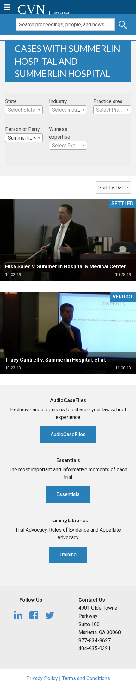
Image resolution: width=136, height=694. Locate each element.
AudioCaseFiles (68, 434)
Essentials (68, 494)
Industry (58, 101)
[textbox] (23, 110)
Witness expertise (59, 133)
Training (68, 555)
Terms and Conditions (86, 678)
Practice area (107, 101)
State (11, 101)
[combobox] (24, 109)
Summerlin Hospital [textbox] (25, 138)
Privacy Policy (42, 678)
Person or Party (22, 129)
